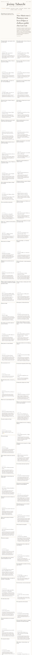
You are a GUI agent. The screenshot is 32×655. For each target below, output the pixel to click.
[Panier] (21, 9)
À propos (12, 9)
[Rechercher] (18, 9)
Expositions (13, 8)
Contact (15, 9)
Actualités (3, 8)
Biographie (8, 8)
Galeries (16, 8)
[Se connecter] (19, 9)
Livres (29, 8)
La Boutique (21, 8)
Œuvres (25, 8)
